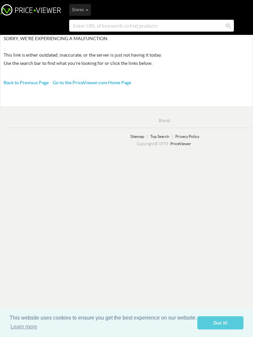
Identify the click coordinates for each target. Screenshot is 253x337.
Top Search (159, 136)
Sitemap (137, 136)
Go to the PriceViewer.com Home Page (92, 82)
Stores (78, 9)
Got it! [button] (220, 322)
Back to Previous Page (26, 82)
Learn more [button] (24, 326)
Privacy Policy (187, 136)
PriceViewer (30, 10)
